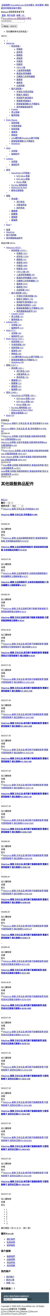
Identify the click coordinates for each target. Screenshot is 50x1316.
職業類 (14, 211)
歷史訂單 (10, 1280)
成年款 (19, 52)
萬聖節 (14, 217)
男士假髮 (15, 112)
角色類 (14, 199)
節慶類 (14, 214)
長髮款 (19, 58)
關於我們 (11, 1239)
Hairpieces (15, 143)
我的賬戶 (10, 1277)
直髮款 (19, 79)
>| (7, 1223)
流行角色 (20, 202)
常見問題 (11, 1265)
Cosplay (14, 109)
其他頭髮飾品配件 (24, 107)
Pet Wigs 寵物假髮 (19, 185)
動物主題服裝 (17, 190)
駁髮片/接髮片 (22, 95)
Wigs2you (10, 232)
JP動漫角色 (21, 205)
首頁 (8, 230)
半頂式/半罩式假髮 (24, 92)
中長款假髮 (16, 126)
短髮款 (19, 64)
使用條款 (11, 1245)
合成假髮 (20, 86)
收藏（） (10, 1283)
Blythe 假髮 (21, 182)
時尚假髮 (15, 46)
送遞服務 (11, 1259)
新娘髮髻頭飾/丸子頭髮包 (27, 104)
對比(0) (4, 500)
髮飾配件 (15, 154)
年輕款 (19, 49)
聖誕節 (14, 220)
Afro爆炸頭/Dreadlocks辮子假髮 (25, 138)
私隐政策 (11, 1242)
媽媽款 (19, 55)
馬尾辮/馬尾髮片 (23, 101)
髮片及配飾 (16, 89)
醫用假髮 (15, 115)
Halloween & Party (19, 187)
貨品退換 (11, 1262)
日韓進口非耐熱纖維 (25, 76)
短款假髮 (15, 129)
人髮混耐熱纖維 (23, 70)
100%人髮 (20, 67)
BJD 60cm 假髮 (23, 176)
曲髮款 (19, 83)
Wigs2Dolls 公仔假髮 (20, 173)
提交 (30, 1299)
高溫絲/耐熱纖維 (23, 73)
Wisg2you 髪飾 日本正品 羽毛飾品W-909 (19, 515)
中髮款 (19, 61)
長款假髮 (15, 123)
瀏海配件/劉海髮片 (24, 98)
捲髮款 (14, 135)
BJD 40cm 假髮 (23, 179)
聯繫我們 (11, 1256)
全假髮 (14, 151)
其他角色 (20, 208)
